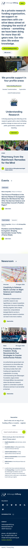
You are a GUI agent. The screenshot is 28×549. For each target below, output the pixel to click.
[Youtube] (20, 504)
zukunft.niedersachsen (14, 93)
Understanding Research (14, 86)
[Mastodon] (2, 509)
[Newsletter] (13, 514)
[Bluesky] (11, 504)
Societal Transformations (10, 89)
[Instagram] (7, 504)
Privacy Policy (10, 470)
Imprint (3, 547)
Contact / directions (6, 539)
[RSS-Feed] (24, 504)
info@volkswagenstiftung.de (10, 537)
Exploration (22, 89)
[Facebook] (15, 504)
